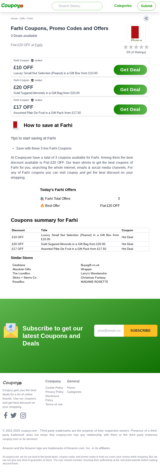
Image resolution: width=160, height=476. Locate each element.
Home (14, 18)
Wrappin (86, 269)
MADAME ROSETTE (94, 281)
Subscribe (140, 330)
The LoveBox (21, 273)
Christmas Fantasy (93, 277)
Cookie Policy (54, 387)
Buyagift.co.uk (90, 265)
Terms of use (53, 404)
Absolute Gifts (21, 269)
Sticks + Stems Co (24, 277)
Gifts (22, 18)
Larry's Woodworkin (94, 273)
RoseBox (18, 281)
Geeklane (18, 265)
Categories (123, 6)
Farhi (38, 45)
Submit (146, 6)
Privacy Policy (54, 391)
